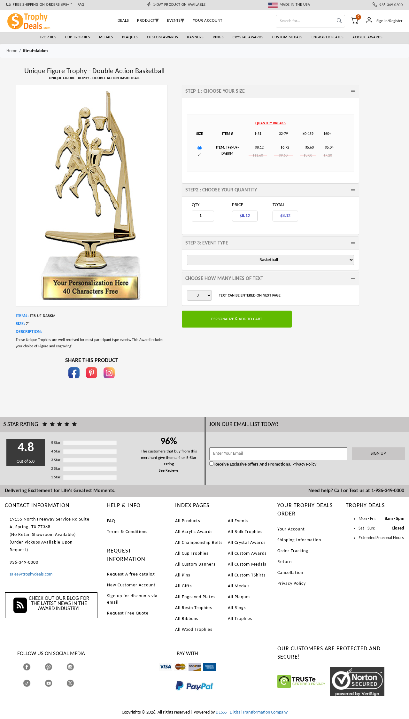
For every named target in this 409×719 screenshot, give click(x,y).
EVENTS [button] (174, 21)
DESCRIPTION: (29, 331)
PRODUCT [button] (146, 21)
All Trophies (240, 618)
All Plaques (239, 597)
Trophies (47, 37)
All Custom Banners (195, 564)
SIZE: (20, 323)
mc (176, 673)
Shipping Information (299, 540)
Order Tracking (292, 551)
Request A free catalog (131, 574)
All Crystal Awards (247, 542)
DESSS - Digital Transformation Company (252, 712)
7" (199, 155)
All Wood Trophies (193, 629)
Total (279, 205)
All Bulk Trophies (245, 532)
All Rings (237, 608)
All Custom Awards (247, 553)
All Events (238, 521)
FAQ (81, 5)
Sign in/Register (389, 21)
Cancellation (290, 572)
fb (74, 381)
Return (284, 562)
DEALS (123, 21)
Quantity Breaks (270, 123)
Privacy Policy (303, 464)
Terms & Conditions (127, 532)
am (206, 673)
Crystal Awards (248, 37)
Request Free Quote (128, 613)
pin (91, 381)
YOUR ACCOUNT (207, 21)
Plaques (130, 37)
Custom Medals (287, 37)
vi (160, 673)
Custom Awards (162, 37)
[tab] (270, 91)
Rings (218, 37)
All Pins (182, 575)
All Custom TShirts (247, 575)
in (109, 381)
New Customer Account (131, 585)
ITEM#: (22, 315)
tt (33, 683)
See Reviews (169, 471)
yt (54, 683)
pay (175, 695)
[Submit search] (339, 21)
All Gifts (183, 586)
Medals (106, 37)
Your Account (291, 529)
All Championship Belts (198, 542)
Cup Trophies (77, 37)
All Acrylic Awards (193, 532)
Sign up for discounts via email (132, 599)
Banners (195, 37)
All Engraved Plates (195, 597)
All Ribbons (186, 618)
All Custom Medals (247, 564)
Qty (195, 205)
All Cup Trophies (191, 553)
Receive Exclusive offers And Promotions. (252, 464)
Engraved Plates (328, 37)
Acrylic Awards (367, 37)
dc (191, 673)
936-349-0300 (390, 5)
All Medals (239, 586)
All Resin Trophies (193, 608)
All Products (187, 521)
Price (237, 205)
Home (11, 51)
